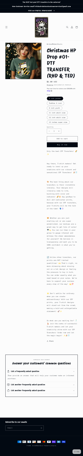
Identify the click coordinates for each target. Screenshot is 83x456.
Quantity (50, 127)
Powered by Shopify (50, 445)
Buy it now (62, 145)
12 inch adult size (57, 117)
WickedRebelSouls (37, 445)
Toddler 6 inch (55, 103)
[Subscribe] (41, 427)
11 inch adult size (57, 113)
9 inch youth (54, 108)
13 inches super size (58, 122)
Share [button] (51, 341)
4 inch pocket (55, 98)
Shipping (50, 85)
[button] (6, 27)
